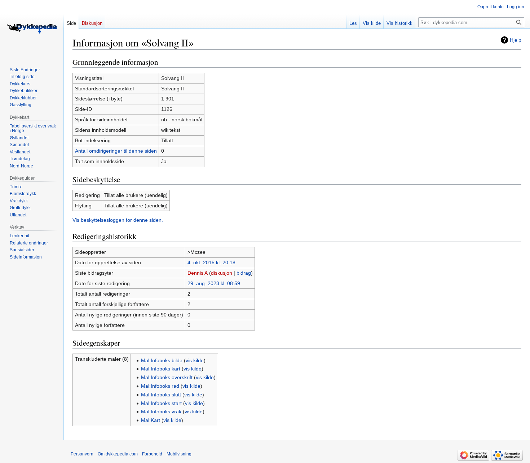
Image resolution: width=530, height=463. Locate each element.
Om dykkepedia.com (118, 454)
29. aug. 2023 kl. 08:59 (213, 283)
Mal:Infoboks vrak (161, 411)
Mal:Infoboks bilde (161, 360)
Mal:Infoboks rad (160, 386)
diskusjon (221, 273)
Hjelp (515, 40)
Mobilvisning (179, 454)
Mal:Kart (150, 420)
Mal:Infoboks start (161, 403)
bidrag (244, 273)
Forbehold (152, 454)
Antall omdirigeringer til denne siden (116, 151)
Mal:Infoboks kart (160, 369)
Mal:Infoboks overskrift (167, 377)
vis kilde (195, 360)
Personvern (82, 454)
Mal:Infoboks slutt (161, 394)
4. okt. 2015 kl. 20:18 (211, 262)
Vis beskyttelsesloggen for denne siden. (117, 220)
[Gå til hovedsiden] (32, 29)
